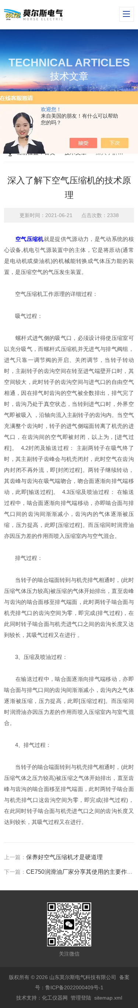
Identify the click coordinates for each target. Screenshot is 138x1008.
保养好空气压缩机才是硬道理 (64, 857)
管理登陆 (81, 998)
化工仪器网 (55, 998)
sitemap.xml (108, 998)
